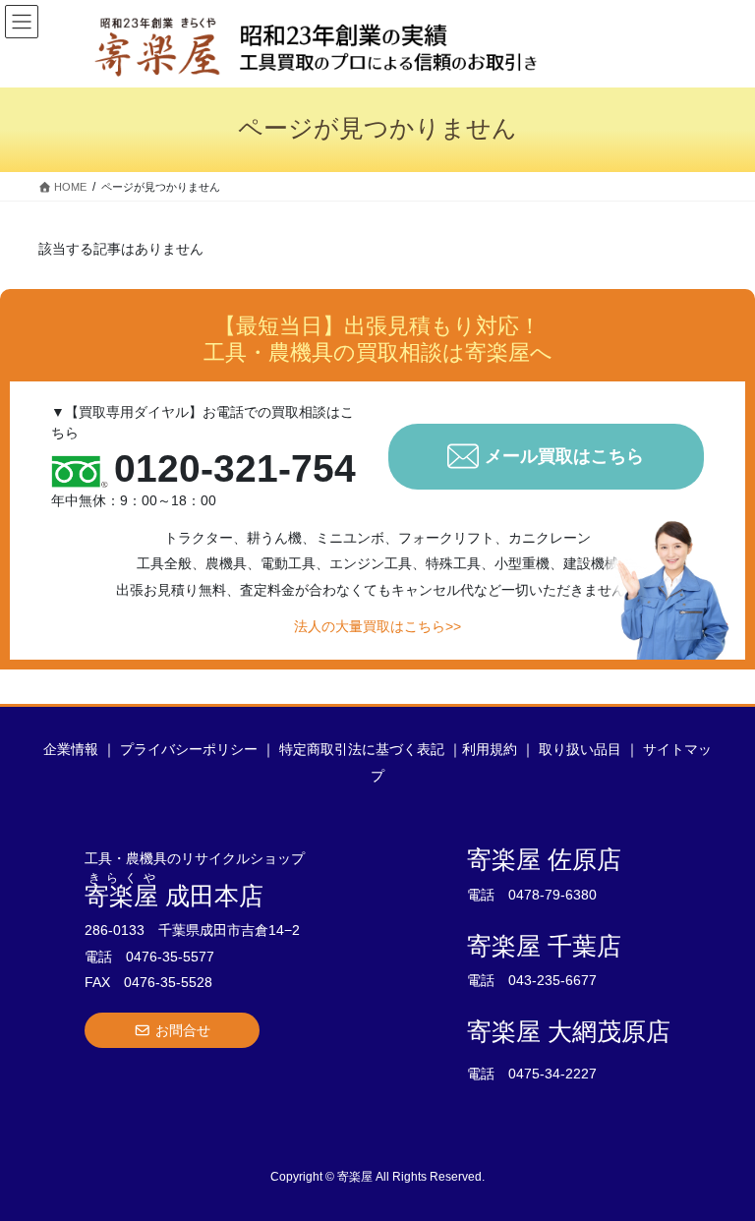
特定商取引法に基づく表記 (361, 749)
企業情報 (70, 749)
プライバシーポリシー (189, 749)
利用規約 (489, 749)
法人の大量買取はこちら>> (377, 626)
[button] (172, 1030)
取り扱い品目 (580, 749)
